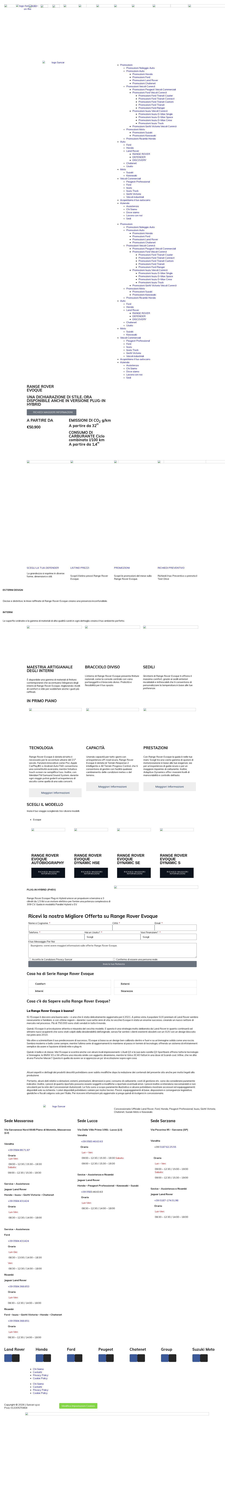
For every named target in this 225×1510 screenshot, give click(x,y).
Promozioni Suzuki (142, 132)
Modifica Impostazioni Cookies (78, 1405)
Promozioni (126, 64)
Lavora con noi (134, 215)
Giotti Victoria (133, 193)
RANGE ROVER (141, 153)
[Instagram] (16, 1358)
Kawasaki (131, 175)
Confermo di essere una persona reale (137, 959)
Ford (128, 144)
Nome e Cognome (38, 923)
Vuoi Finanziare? (150, 932)
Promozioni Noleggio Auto (140, 67)
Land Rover (132, 150)
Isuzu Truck (132, 190)
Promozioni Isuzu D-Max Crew (155, 120)
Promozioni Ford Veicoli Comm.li (149, 92)
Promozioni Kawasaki (144, 135)
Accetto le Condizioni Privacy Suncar (52, 959)
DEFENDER (139, 157)
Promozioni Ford (141, 77)
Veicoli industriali (135, 196)
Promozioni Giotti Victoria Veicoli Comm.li (154, 126)
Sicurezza (127, 990)
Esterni (125, 983)
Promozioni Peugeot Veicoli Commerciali (154, 89)
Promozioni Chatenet (144, 83)
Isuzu (129, 187)
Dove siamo (132, 212)
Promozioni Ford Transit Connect (156, 98)
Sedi (128, 218)
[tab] (115, 819)
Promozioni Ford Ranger (152, 107)
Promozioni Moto (135, 129)
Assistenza (132, 206)
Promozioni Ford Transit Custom (156, 101)
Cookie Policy (40, 1378)
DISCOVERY (139, 160)
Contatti (37, 1372)
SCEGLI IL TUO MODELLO (41, 450)
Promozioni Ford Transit (152, 104)
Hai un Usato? (92, 932)
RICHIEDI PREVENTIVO (171, 453)
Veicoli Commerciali (130, 178)
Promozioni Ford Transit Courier (156, 95)
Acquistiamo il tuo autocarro (135, 200)
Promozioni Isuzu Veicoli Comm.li (149, 110)
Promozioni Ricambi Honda (141, 138)
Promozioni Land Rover (145, 80)
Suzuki (129, 172)
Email (158, 923)
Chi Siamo (131, 209)
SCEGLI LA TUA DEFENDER (43, 567)
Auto (123, 141)
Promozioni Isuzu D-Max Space (156, 117)
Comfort (40, 983)
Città (115, 923)
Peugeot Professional (138, 181)
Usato (129, 166)
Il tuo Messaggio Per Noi (41, 941)
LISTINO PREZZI (79, 453)
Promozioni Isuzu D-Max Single (156, 114)
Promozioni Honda (142, 74)
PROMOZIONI (122, 453)
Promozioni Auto (135, 71)
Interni (39, 990)
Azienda (124, 203)
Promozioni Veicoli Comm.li (140, 86)
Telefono (33, 932)
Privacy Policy (40, 1375)
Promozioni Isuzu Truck (151, 123)
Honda (130, 147)
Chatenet (131, 163)
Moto (123, 169)
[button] (69, 983)
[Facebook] (8, 1358)
